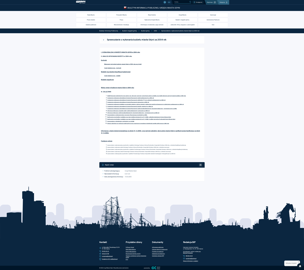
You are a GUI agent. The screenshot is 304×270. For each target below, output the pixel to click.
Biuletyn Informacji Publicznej (108, 31)
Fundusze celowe (106, 141)
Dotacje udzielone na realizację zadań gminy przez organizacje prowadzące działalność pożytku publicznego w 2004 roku (138, 123)
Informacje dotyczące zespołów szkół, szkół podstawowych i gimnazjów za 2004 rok (128, 110)
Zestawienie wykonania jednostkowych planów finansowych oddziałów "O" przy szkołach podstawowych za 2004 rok (136, 100)
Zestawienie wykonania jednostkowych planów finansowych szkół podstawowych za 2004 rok (130, 98)
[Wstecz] (104, 40)
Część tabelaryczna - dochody (112, 68)
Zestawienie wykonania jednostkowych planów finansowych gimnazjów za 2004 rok (128, 102)
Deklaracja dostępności (158, 253)
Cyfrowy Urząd (130, 247)
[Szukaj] (190, 2)
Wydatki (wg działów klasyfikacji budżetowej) (115, 72)
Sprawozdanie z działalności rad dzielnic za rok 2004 (120, 121)
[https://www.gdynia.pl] (80, 2)
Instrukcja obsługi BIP (158, 256)
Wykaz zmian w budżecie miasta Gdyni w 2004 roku (117, 87)
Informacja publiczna (157, 247)
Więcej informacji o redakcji (190, 261)
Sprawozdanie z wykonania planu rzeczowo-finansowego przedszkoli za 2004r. (127, 115)
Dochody (104, 60)
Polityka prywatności (157, 251)
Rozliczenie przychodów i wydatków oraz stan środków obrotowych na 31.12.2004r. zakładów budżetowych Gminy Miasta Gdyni (139, 117)
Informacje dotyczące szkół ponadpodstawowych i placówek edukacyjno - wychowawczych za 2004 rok (133, 112)
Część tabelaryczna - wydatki (112, 75)
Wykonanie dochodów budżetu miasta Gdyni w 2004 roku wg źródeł (123, 64)
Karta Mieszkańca (131, 249)
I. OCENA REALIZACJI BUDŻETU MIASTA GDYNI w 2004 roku (120, 52)
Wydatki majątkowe (107, 80)
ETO (127, 259)
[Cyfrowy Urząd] (164, 2)
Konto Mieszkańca (131, 251)
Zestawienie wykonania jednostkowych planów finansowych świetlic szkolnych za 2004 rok (130, 106)
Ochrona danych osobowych (159, 249)
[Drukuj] (200, 164)
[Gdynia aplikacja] (169, 2)
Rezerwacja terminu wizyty (133, 253)
